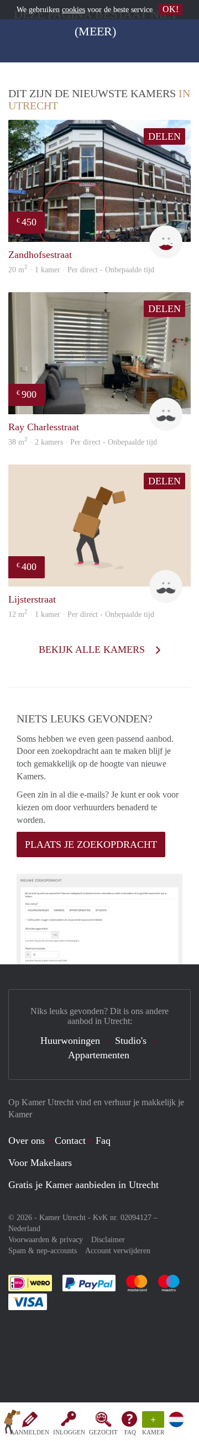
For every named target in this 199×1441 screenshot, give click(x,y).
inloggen (69, 1432)
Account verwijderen (117, 1251)
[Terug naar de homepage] (12, 1424)
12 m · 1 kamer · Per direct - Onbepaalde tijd (81, 614)
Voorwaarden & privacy (45, 1240)
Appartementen (98, 1054)
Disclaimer (108, 1240)
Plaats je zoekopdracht (91, 844)
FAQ (130, 1432)
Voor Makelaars (40, 1162)
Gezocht (103, 1432)
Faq (103, 1140)
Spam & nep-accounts (42, 1251)
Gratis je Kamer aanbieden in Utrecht (83, 1184)
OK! (171, 9)
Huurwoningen (70, 1040)
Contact (70, 1140)
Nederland (24, 1228)
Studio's (130, 1040)
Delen (164, 136)
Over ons (26, 1140)
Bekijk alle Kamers (93, 649)
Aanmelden (29, 1432)
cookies (73, 10)
